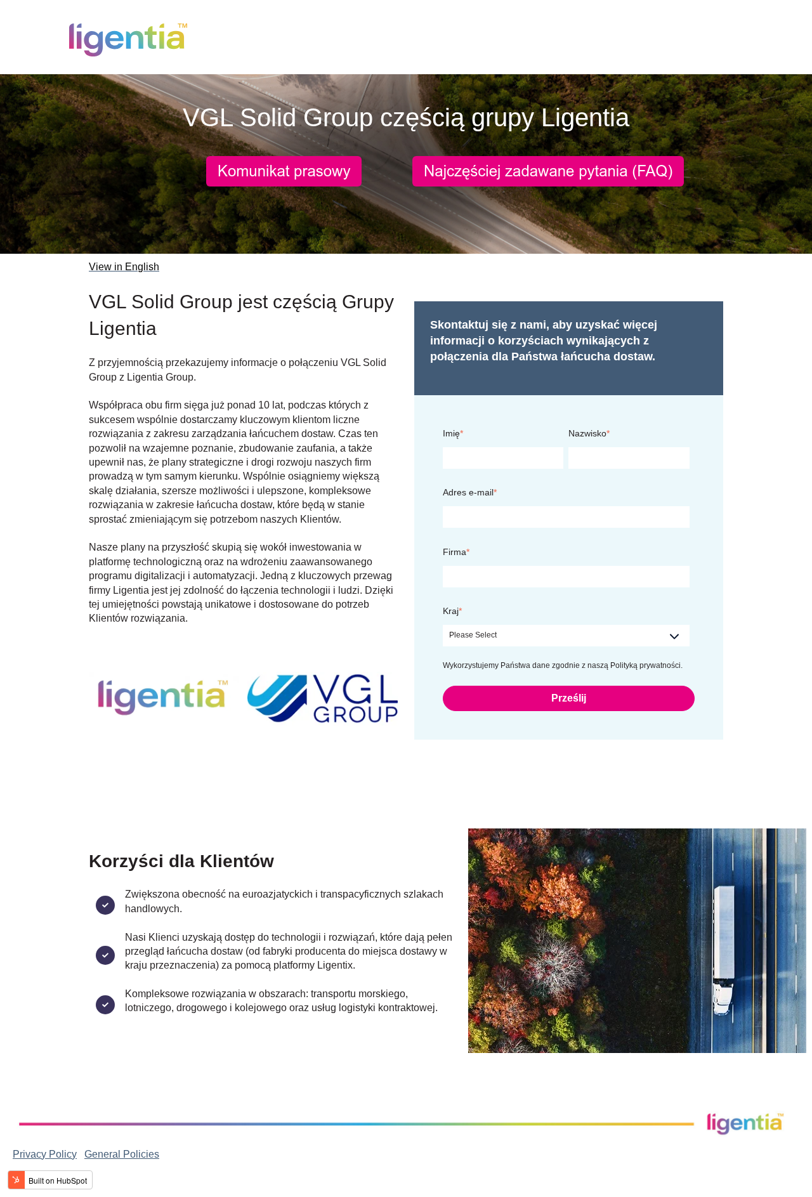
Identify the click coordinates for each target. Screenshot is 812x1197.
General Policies (121, 1154)
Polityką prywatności (645, 665)
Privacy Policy (45, 1154)
